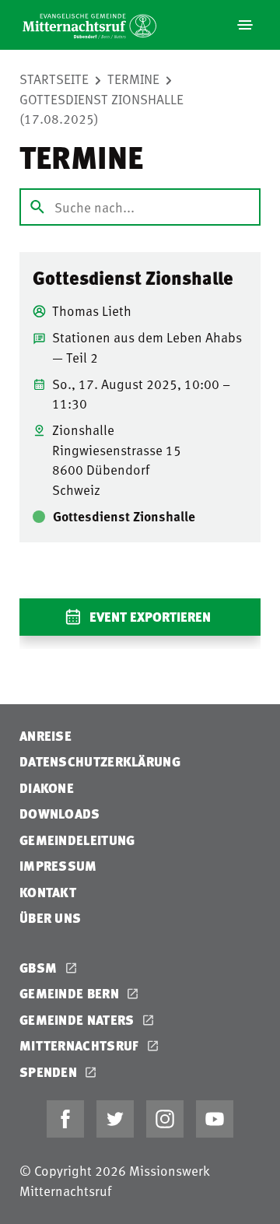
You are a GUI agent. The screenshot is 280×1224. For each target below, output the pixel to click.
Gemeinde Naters (78, 1019)
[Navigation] (245, 25)
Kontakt (47, 892)
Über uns (50, 918)
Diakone (46, 788)
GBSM (40, 967)
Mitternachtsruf (80, 1045)
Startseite (54, 78)
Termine (133, 78)
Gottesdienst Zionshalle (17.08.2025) (101, 108)
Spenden (49, 1072)
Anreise (45, 735)
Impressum (58, 865)
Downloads (59, 813)
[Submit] (37, 207)
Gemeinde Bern (70, 993)
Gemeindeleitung (77, 840)
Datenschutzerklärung (99, 761)
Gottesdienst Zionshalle (133, 277)
